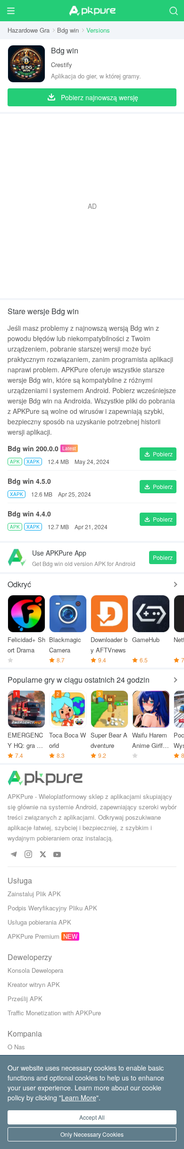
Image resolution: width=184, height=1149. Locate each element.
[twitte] (43, 855)
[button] (158, 454)
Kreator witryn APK (34, 984)
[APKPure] (92, 11)
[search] (173, 10)
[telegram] (13, 855)
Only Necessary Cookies (92, 1134)
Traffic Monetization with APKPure (54, 1012)
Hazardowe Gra (29, 30)
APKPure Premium (33, 936)
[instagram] (28, 855)
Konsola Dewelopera (35, 970)
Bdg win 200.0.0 (33, 448)
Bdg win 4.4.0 (29, 513)
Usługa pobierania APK (39, 921)
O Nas (16, 1046)
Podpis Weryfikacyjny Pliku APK (52, 907)
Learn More (78, 1097)
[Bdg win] (26, 64)
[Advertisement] (92, 206)
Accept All (92, 1117)
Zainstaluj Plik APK (34, 893)
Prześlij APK (25, 998)
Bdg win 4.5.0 (29, 481)
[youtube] (57, 855)
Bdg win (68, 30)
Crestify (61, 64)
